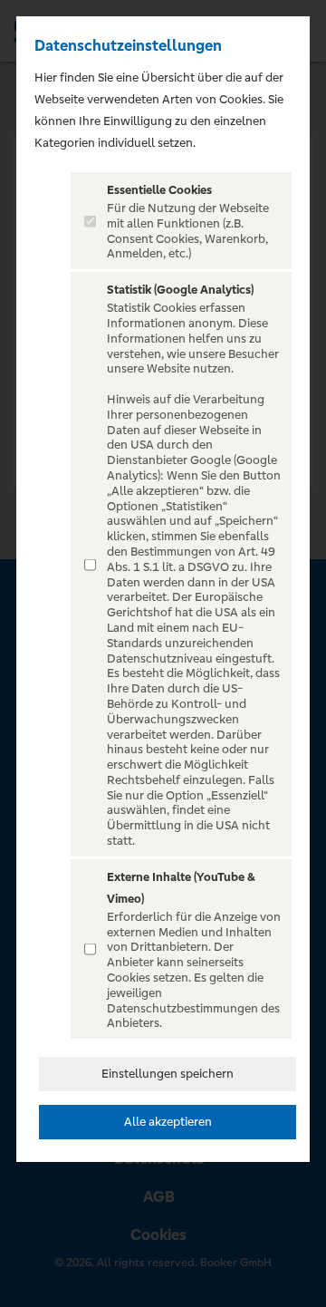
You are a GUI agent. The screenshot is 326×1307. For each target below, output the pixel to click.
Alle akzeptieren (168, 1121)
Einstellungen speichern (167, 1073)
